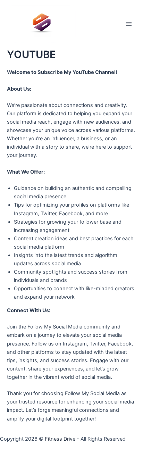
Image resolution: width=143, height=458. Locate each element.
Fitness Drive (60, 439)
